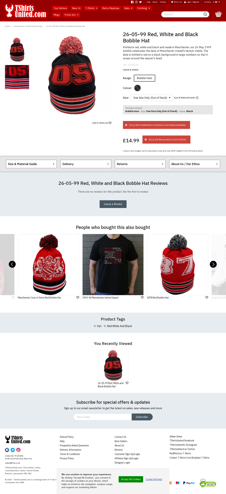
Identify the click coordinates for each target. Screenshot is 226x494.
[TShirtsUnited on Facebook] (132, 2)
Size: (126, 97)
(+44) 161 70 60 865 (14, 456)
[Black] (137, 88)
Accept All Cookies (131, 479)
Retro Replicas (110, 8)
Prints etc (70, 14)
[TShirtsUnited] (17, 439)
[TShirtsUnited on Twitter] (140, 2)
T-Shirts (90, 8)
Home (7, 26)
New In (76, 8)
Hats (127, 8)
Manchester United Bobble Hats (28, 26)
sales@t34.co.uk (12, 463)
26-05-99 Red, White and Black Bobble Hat (65, 26)
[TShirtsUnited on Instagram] (136, 2)
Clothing (142, 8)
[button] (12, 264)
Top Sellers (60, 8)
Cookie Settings (154, 479)
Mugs (57, 14)
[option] (17, 50)
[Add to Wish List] (127, 383)
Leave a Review (113, 204)
